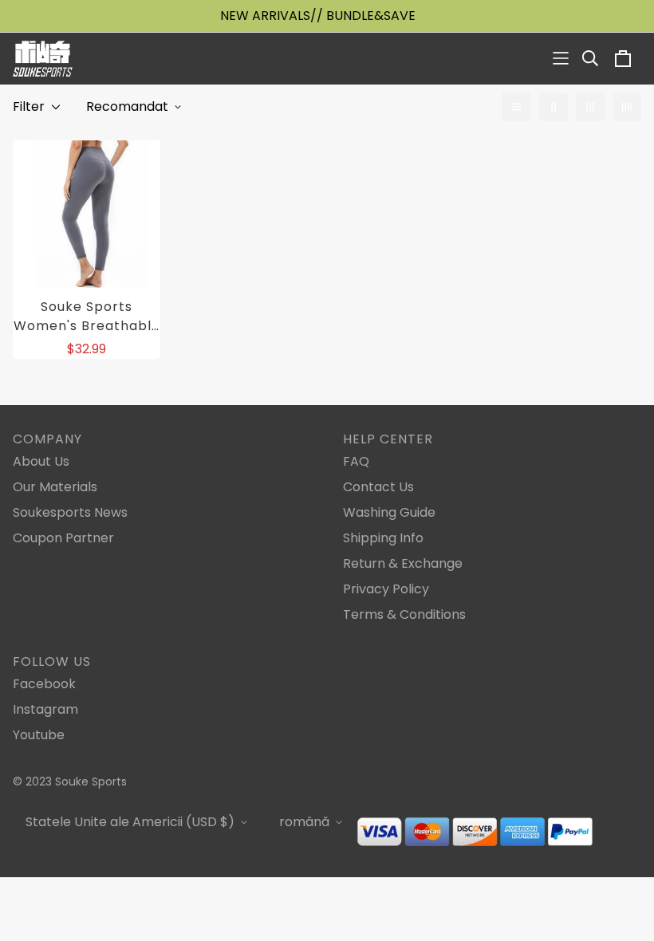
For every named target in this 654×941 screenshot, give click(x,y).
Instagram (45, 709)
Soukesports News (70, 512)
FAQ (356, 461)
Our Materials (55, 487)
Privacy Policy (386, 589)
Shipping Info (383, 538)
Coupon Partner (63, 538)
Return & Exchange (403, 563)
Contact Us (378, 487)
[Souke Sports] (43, 59)
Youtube (39, 735)
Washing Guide (389, 512)
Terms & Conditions (404, 614)
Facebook (44, 684)
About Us (41, 461)
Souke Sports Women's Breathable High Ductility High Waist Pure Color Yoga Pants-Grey (87, 316)
